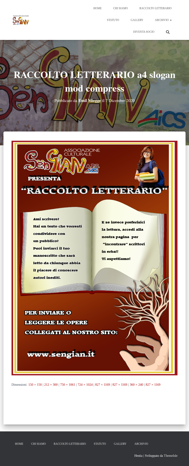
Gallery (137, 20)
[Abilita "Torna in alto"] (180, 457)
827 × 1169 (102, 384)
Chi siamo (120, 8)
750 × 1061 (67, 384)
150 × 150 (35, 384)
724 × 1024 (85, 384)
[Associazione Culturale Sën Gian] (21, 20)
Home (97, 8)
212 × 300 (51, 384)
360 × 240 (136, 384)
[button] (170, 20)
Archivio (162, 20)
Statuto (113, 20)
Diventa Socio (143, 31)
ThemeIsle (170, 455)
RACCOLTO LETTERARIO (155, 8)
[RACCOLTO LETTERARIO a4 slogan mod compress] (94, 258)
